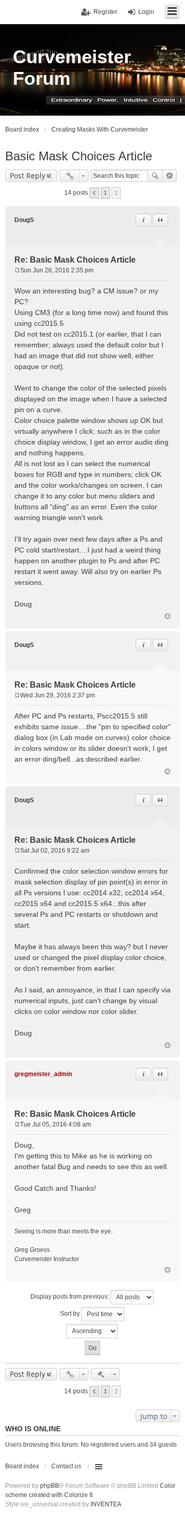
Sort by (70, 1313)
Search (155, 176)
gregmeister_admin (43, 1074)
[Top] (167, 616)
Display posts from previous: (70, 1296)
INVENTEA (105, 1504)
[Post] (17, 270)
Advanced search (170, 176)
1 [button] (105, 193)
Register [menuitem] (105, 11)
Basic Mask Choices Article (78, 156)
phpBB (49, 1485)
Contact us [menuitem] (66, 1466)
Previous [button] (94, 193)
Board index (22, 1466)
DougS (24, 220)
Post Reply (27, 175)
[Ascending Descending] (92, 1331)
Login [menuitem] (146, 11)
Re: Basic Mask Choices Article (75, 259)
